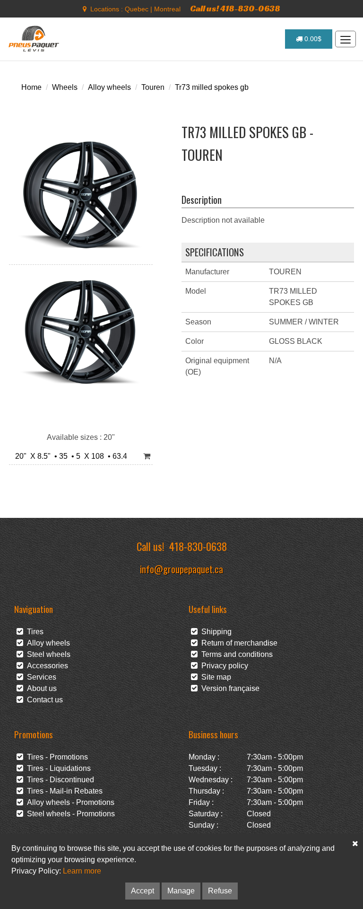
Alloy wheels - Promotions (68, 802)
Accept (142, 891)
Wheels (65, 87)
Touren (152, 87)
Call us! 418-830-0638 (235, 8)
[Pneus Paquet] (34, 38)
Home (31, 87)
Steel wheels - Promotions (69, 814)
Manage (181, 891)
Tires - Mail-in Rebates (63, 791)
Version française (228, 688)
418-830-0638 (198, 546)
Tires (33, 632)
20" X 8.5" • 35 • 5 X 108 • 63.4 (69, 456)
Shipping (215, 632)
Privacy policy (223, 666)
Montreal (167, 9)
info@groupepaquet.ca (181, 568)
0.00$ (311, 39)
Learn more (82, 871)
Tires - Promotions (55, 757)
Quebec (136, 9)
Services (39, 677)
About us (40, 688)
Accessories (45, 666)
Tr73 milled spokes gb (212, 87)
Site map (214, 677)
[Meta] (84, 9)
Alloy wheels (109, 87)
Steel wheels (46, 654)
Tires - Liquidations (57, 768)
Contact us (43, 700)
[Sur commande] (146, 456)
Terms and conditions (235, 654)
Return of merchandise (237, 643)
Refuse (220, 891)
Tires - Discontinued (58, 780)
